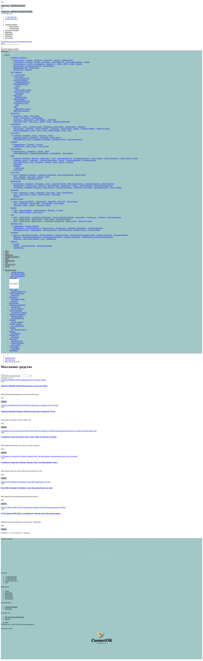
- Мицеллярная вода (110, 158)
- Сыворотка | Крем (57, 139)
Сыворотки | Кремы (21, 137)
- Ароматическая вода (62, 219)
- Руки (63, 130)
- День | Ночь (32, 122)
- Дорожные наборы (27, 246)
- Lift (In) (29, 64)
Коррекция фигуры (20, 68)
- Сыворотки (54, 128)
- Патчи (48, 122)
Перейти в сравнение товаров (21, 11)
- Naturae (86, 62)
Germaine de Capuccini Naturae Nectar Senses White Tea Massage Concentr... (29, 437)
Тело (15, 194)
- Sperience (28, 70)
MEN (7, 259)
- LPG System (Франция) (28, 235)
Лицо (12, 156)
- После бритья (67, 192)
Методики (17, 237)
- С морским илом (46, 228)
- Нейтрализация (52, 186)
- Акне (24, 127)
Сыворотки (18, 120)
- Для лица (30, 144)
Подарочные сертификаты (14, 617)
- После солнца (72, 201)
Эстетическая (18, 184)
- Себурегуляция (36, 118)
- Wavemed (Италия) (120, 235)
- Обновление (24, 118)
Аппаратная (18, 187)
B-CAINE (21, 274)
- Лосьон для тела (43, 194)
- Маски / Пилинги (41, 128)
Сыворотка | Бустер (21, 160)
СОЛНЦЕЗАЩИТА (12, 257)
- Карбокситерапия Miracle (38, 153)
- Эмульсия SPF (40, 201)
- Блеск (47, 177)
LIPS (15, 107)
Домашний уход (19, 144)
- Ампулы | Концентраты (47, 160)
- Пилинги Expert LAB (32, 66)
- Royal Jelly (47, 60)
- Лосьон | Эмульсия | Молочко (62, 217)
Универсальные (19, 60)
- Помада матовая (24, 212)
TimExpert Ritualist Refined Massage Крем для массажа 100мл (24, 386)
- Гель (53, 158)
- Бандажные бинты (113, 217)
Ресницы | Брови (20, 179)
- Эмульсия (69, 162)
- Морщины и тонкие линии (52, 127)
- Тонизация (38, 184)
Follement (14, 142)
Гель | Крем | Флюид (21, 162)
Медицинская (18, 186)
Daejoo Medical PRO (21, 153)
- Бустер (60, 160)
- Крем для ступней (84, 221)
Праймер (17, 166)
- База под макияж (25, 210)
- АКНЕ (41, 122)
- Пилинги (41, 186)
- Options (28, 60)
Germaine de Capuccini (18, 58)
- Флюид (60, 162)
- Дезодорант (55, 194)
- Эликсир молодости (72, 160)
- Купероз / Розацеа (34, 127)
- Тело (68, 130)
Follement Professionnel (17, 305)
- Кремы (75, 128)
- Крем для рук (48, 219)
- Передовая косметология (31, 237)
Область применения (21, 130)
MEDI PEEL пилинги (21, 111)
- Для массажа (90, 217)
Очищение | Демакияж (22, 158)
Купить (4, 401)
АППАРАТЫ (10, 261)
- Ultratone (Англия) (61, 235)
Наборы (16, 196)
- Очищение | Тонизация (41, 139)
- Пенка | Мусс (44, 158)
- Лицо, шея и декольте (30, 239)
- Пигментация (69, 127)
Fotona (18, 307)
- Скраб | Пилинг (23, 217)
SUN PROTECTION (21, 103)
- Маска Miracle (67, 153)
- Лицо (32, 130)
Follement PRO (19, 146)
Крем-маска (18, 164)
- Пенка (25, 116)
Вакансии (8, 593)
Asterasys (20, 272)
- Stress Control (27, 120)
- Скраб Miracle (55, 153)
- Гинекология (50, 239)
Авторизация (14, 28)
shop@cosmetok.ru (11, 19)
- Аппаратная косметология (51, 237)
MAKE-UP (9, 255)
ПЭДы (16, 118)
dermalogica (13, 297)
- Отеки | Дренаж (114, 187)
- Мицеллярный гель (64, 158)
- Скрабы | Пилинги (31, 226)
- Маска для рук (36, 219)
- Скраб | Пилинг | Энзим (128, 158)
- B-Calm (36, 62)
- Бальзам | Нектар (79, 230)
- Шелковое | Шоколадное (76, 228)
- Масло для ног (36, 221)
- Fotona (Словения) (45, 235)
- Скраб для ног (24, 221)
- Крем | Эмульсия (107, 184)
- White (71, 64)
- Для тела (38, 144)
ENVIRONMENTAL (21, 84)
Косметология (16, 181)
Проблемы (17, 239)
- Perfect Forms (33, 68)
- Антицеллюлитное (31, 228)
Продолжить (6, 6)
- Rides (58, 64)
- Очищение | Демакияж (27, 175)
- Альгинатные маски (74, 139)
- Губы (44, 130)
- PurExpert (28, 62)
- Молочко (34, 158)
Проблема (17, 127)
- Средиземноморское (94, 228)
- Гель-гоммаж (34, 116)
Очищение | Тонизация (22, 135)
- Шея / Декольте (53, 130)
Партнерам (9, 597)
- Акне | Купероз (47, 187)
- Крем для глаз (55, 137)
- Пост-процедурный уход (103, 186)
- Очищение (29, 128)
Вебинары (8, 595)
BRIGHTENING (19, 99)
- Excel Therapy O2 (57, 62)
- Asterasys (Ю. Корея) (103, 235)
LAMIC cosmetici (15, 324)
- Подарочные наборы (43, 246)
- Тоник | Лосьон (96, 158)
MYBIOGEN (15, 113)
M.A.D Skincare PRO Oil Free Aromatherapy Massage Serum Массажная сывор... (31, 513)
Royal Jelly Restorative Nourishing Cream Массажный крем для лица (26, 488)
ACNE (16, 88)
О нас (7, 591)
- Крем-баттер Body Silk (61, 122)
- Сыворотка (33, 137)
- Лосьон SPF (22, 203)
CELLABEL (15, 133)
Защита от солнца (17, 199)
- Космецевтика (48, 66)
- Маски (74, 186)
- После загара (58, 203)
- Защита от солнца (102, 128)
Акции (7, 619)
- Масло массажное (49, 230)
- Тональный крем (39, 210)
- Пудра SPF (60, 201)
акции (7, 266)
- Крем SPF (51, 201)
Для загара (17, 205)
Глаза (15, 175)
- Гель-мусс (41, 135)
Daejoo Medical (16, 149)
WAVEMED (13, 350)
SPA (6, 263)
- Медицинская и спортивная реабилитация (97, 237)
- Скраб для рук (24, 219)
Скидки (16, 244)
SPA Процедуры (16, 224)
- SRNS (65, 64)
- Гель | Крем (44, 137)
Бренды (16, 235)
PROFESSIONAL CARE (22, 139)
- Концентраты (65, 186)
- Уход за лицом (30, 146)
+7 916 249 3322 (11, 17)
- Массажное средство (75, 184)
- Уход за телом (43, 146)
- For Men (56, 60)
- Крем (46, 151)
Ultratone (20, 343)
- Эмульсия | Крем (93, 230)
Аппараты (14, 232)
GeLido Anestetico (15, 311)
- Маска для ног (70, 221)
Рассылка (8, 609)
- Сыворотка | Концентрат (46, 175)
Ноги (15, 221)
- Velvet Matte (51, 120)
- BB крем (50, 210)
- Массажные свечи (64, 230)
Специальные (18, 62)
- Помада (39, 177)
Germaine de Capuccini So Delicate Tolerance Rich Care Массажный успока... (29, 462)
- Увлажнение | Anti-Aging (82, 187)
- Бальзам (47, 162)
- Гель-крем (38, 162)
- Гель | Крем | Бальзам (64, 175)
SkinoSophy (13, 339)
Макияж (13, 208)
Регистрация (13, 26)
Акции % (14, 241)
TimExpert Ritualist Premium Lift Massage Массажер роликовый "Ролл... (28, 411)
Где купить (9, 598)
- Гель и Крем (79, 217)
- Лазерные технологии (71, 237)
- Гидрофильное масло (80, 158)
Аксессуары (18, 170)
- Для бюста (101, 217)
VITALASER (14, 347)
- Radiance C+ (50, 64)
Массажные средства (21, 230)
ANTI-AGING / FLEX (21, 92)
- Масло (47, 205)
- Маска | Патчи (79, 175)
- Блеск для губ (37, 212)
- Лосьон (39, 151)
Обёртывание (18, 228)
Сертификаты (18, 248)
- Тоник (50, 135)
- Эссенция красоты (88, 160)
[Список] (2, 374)
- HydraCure (37, 60)
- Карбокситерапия (85, 186)
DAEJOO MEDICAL (16, 293)
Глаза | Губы (15, 172)
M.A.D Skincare (16, 72)
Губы (15, 177)
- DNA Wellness (40, 120)
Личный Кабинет (11, 607)
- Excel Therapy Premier (74, 62)
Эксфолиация (18, 226)
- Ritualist (78, 64)
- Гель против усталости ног (53, 221)
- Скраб (47, 184)
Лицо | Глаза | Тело (20, 122)
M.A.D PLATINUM (20, 80)
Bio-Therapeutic (17, 277)
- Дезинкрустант (30, 186)
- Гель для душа (23, 194)
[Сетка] (4, 374)
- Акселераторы (65, 128)
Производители (10, 270)
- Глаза (38, 130)
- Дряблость (80, 127)
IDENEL (20, 316)
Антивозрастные (20, 64)
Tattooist (19, 341)
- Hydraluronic (39, 64)
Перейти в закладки (18, 6)
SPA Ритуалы (18, 70)
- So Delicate (45, 62)
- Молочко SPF (34, 203)
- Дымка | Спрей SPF (26, 201)
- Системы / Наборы (86, 128)
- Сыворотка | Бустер (34, 179)
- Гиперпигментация (100, 187)
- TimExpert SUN (66, 60)
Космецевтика (19, 66)
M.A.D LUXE (18, 77)
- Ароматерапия (35, 230)
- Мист (24, 205)
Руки (15, 219)
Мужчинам (15, 190)
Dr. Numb (21, 299)
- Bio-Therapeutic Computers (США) (82, 235)
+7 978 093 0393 (11, 577)
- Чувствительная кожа (63, 187)
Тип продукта (19, 128)
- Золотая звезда (60, 228)
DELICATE (18, 96)
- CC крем (59, 210)
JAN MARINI (15, 124)
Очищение (17, 116)
